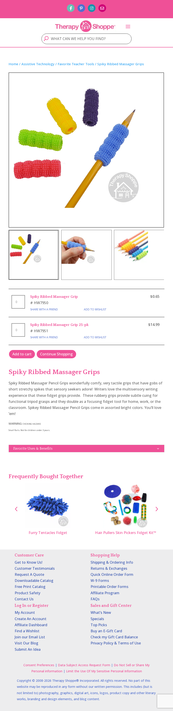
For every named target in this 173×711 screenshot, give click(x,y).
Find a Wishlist (27, 630)
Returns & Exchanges (109, 568)
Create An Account (30, 618)
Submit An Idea (28, 649)
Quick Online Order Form (112, 574)
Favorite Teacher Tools (76, 64)
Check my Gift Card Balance (114, 637)
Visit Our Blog (26, 643)
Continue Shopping (56, 354)
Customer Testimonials (35, 568)
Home (13, 64)
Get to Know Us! (28, 562)
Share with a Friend (44, 309)
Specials (97, 618)
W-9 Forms (100, 580)
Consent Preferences (38, 665)
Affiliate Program (105, 592)
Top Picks (99, 624)
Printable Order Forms (109, 586)
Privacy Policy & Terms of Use (116, 643)
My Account (25, 612)
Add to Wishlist (95, 309)
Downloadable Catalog (34, 580)
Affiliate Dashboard (31, 624)
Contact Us (24, 599)
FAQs (95, 599)
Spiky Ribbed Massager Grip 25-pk (59, 325)
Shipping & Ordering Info (112, 562)
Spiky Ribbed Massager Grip (54, 297)
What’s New (101, 612)
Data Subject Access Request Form (84, 665)
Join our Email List (30, 637)
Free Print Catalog (30, 586)
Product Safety (27, 592)
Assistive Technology (38, 64)
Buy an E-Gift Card (106, 630)
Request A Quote (29, 574)
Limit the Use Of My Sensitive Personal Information (104, 671)
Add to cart (22, 354)
